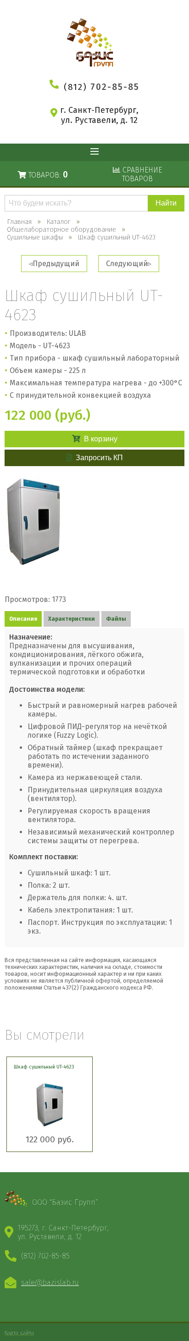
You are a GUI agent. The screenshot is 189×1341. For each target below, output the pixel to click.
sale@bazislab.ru (50, 1282)
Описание (23, 619)
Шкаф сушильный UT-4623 (44, 1067)
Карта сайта (19, 1333)
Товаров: (47, 174)
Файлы (116, 619)
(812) (101, 87)
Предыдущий (56, 263)
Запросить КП (99, 458)
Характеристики (71, 619)
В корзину (100, 439)
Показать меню (94, 152)
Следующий (127, 263)
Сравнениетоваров (141, 174)
